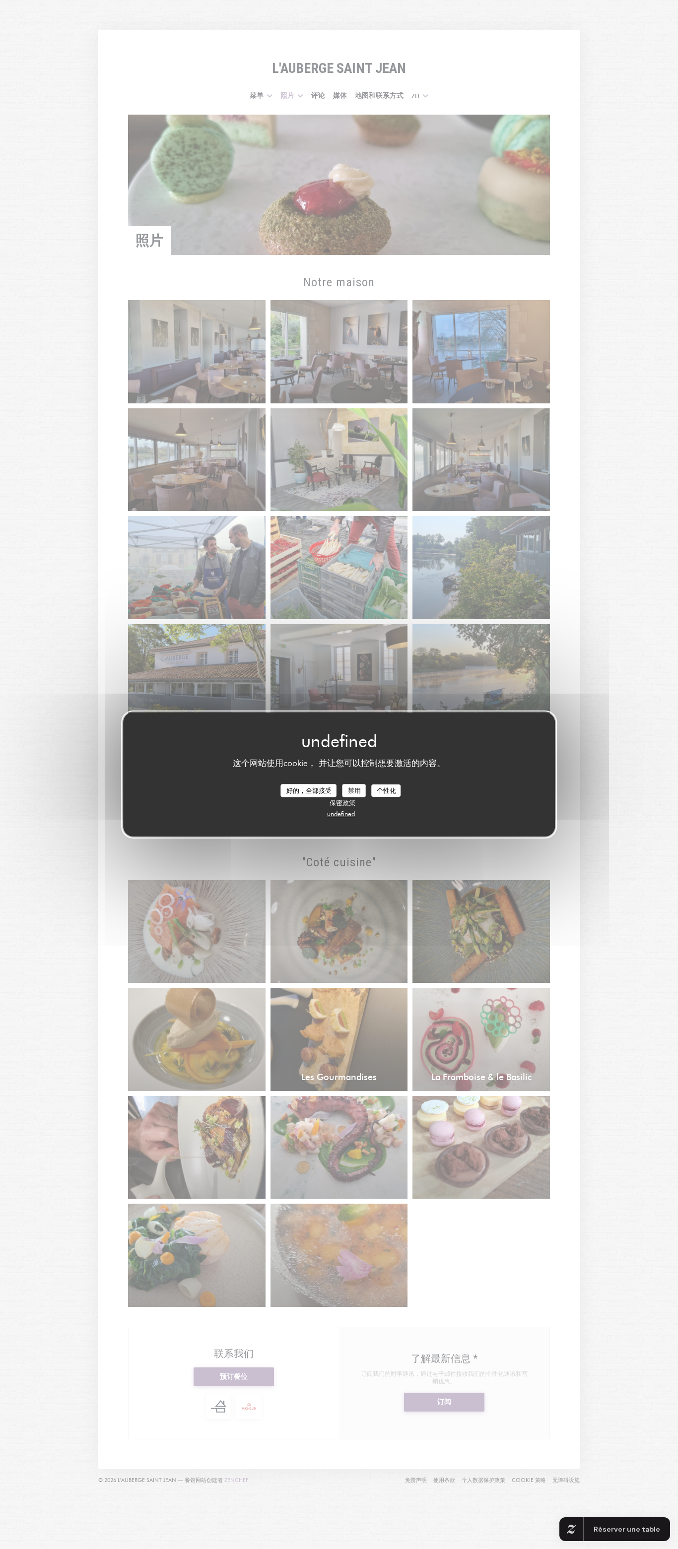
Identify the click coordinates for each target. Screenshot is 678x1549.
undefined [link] (341, 814)
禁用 (354, 790)
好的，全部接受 (309, 790)
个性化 (386, 790)
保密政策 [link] (342, 803)
